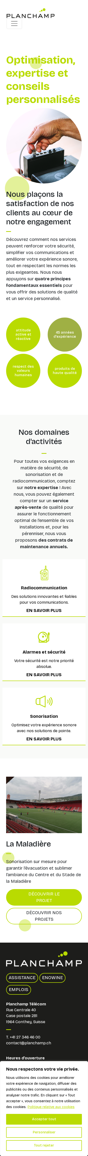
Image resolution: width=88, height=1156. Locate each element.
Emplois (18, 989)
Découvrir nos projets (44, 916)
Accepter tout (44, 1119)
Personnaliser (44, 1132)
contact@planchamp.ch (28, 1043)
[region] (44, 1108)
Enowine (52, 977)
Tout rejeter (44, 1145)
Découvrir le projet (44, 897)
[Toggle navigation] (14, 23)
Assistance (22, 977)
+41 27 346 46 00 (25, 1037)
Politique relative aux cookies (51, 1107)
